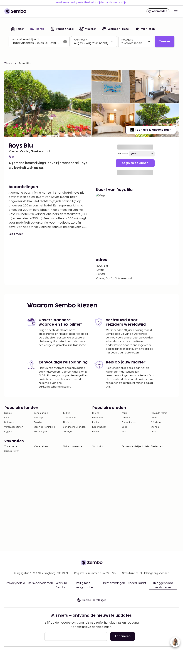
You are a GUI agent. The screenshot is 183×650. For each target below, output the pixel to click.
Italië (6, 417)
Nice (124, 431)
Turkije (66, 413)
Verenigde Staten (13, 427)
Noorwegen (40, 431)
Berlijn (95, 431)
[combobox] (36, 43)
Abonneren (122, 636)
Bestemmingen (114, 583)
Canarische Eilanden (74, 427)
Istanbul (155, 427)
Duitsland (9, 422)
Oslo (153, 431)
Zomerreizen (11, 446)
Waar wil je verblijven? (25, 39)
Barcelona (97, 417)
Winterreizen (41, 446)
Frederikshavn (129, 422)
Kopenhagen (99, 427)
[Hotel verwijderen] (65, 41)
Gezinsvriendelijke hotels (135, 446)
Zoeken (164, 41)
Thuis (8, 63)
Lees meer (16, 234)
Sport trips (97, 446)
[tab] (18, 29)
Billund (95, 413)
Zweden (38, 422)
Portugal (67, 431)
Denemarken (41, 413)
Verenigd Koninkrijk (44, 427)
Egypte (8, 431)
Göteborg (156, 422)
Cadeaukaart (137, 583)
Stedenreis (156, 446)
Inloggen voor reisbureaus (163, 585)
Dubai (125, 427)
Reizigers (127, 39)
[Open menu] (176, 11)
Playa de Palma (159, 413)
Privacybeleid (15, 583)
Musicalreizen (11, 451)
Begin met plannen (135, 163)
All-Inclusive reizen (73, 446)
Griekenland (69, 417)
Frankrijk (38, 417)
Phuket (96, 422)
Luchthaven (122, 153)
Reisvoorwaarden (40, 583)
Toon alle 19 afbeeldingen (153, 130)
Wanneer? (80, 39)
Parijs (124, 413)
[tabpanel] (91, 41)
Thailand (67, 422)
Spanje (8, 413)
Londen (126, 417)
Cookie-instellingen (94, 600)
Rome (154, 417)
